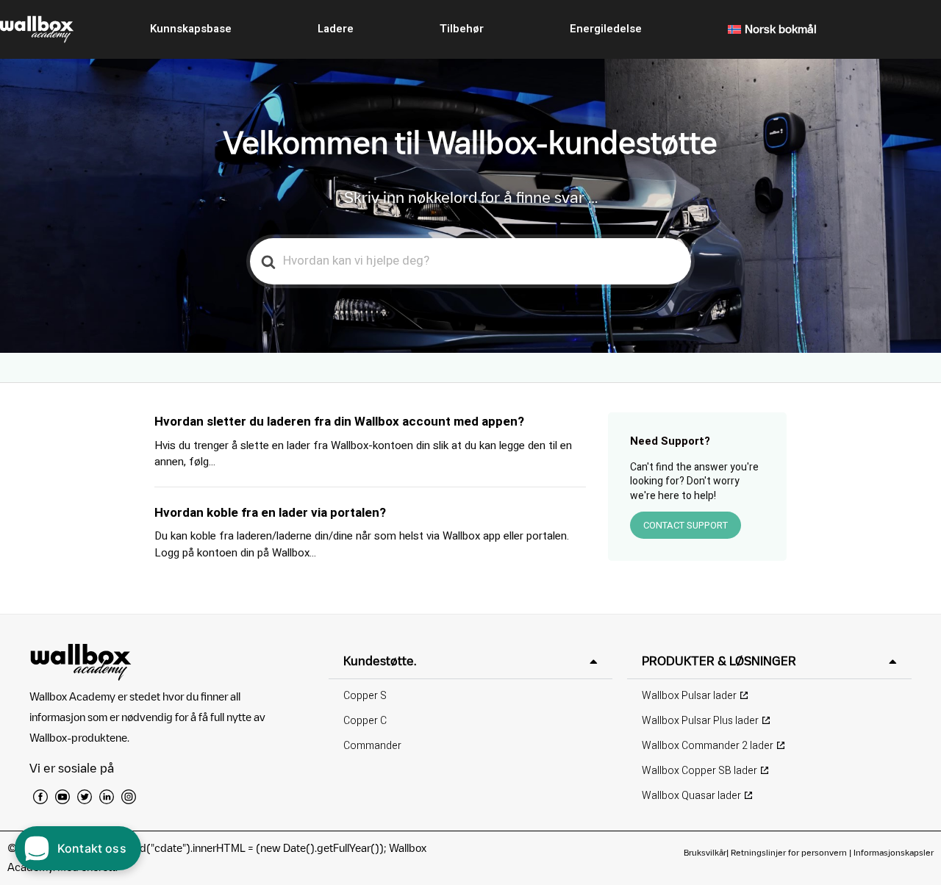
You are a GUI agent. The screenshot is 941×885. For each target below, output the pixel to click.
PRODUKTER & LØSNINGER (719, 661)
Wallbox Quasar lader (691, 795)
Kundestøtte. (379, 661)
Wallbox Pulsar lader (689, 695)
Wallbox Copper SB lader (699, 770)
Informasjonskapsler (894, 852)
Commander (372, 745)
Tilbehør (462, 29)
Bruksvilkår (705, 852)
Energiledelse (606, 29)
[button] (471, 661)
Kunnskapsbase (191, 29)
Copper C (365, 720)
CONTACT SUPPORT (685, 525)
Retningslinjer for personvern (789, 852)
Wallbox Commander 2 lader (707, 745)
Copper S (365, 695)
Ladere (336, 29)
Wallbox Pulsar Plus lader (700, 720)
